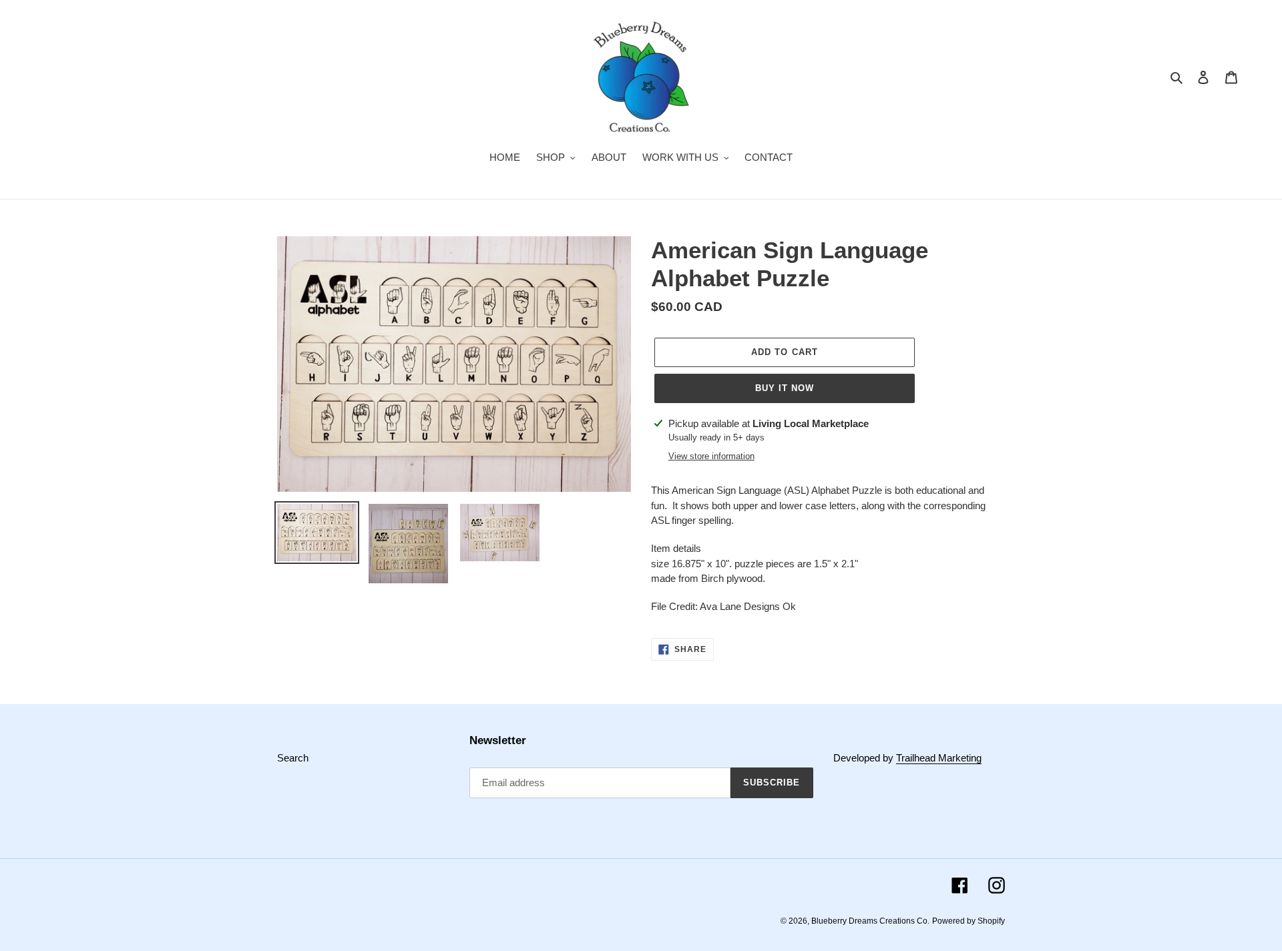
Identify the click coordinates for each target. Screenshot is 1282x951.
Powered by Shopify (968, 921)
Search (292, 757)
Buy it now (784, 388)
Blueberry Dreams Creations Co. (870, 921)
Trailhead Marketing (939, 757)
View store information (711, 456)
